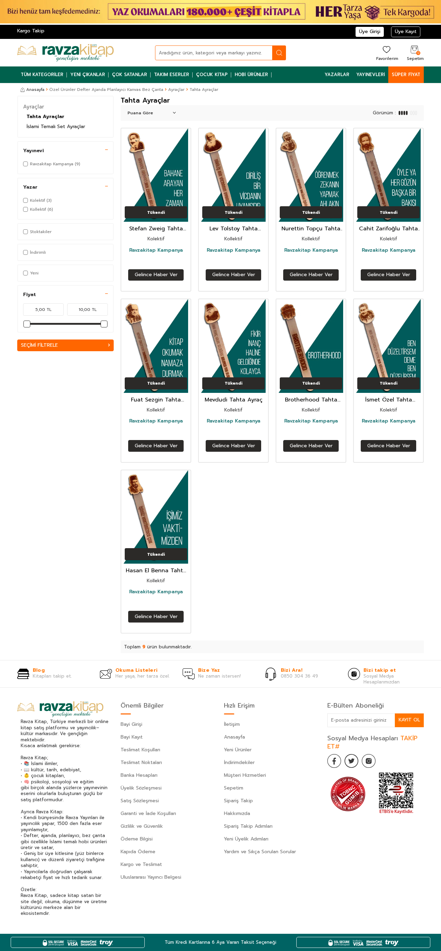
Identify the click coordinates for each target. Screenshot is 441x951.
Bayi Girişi (131, 724)
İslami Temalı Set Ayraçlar (56, 126)
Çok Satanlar (129, 74)
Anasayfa (35, 89)
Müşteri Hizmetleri (245, 775)
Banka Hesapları (139, 775)
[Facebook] (334, 761)
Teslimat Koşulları (140, 749)
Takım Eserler (171, 74)
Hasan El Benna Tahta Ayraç (156, 570)
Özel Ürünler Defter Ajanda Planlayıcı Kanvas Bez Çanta (106, 89)
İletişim (232, 724)
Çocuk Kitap (212, 74)
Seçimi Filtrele (39, 345)
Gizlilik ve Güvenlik (142, 826)
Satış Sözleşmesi (140, 800)
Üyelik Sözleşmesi (141, 788)
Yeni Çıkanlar (87, 74)
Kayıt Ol (409, 719)
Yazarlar (337, 74)
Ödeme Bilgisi (137, 839)
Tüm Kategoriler (42, 74)
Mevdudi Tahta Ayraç (234, 400)
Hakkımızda (237, 813)
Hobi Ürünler (251, 74)
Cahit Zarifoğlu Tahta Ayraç (388, 228)
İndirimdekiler (239, 762)
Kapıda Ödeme (138, 851)
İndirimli (38, 252)
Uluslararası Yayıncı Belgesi (151, 877)
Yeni (34, 273)
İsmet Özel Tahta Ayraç (388, 400)
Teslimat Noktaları (141, 762)
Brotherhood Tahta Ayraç (311, 400)
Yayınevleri (370, 74)
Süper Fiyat (406, 74)
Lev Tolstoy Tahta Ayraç (233, 228)
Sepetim (233, 788)
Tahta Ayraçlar (45, 116)
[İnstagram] (369, 761)
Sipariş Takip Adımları (248, 826)
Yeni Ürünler (238, 749)
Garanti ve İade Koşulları (148, 813)
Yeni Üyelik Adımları (246, 839)
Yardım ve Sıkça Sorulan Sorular (260, 851)
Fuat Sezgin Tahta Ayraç (156, 400)
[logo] (65, 52)
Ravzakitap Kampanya (156, 250)
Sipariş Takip (238, 800)
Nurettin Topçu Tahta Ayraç (310, 228)
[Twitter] (351, 761)
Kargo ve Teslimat (141, 864)
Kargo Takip (30, 30)
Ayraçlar (176, 89)
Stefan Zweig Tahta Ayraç (156, 228)
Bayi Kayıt (132, 737)
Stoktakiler (41, 232)
